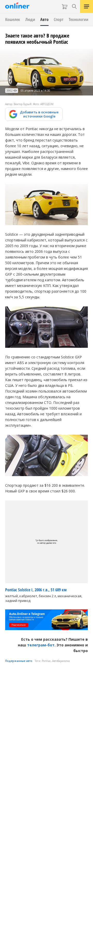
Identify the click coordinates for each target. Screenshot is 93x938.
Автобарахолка (61, 661)
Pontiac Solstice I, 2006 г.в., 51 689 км (36, 590)
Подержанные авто (18, 661)
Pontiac (46, 661)
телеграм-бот (41, 644)
